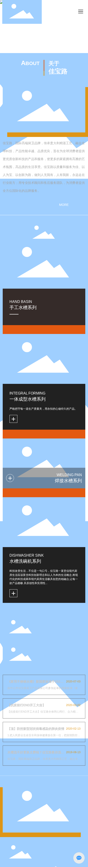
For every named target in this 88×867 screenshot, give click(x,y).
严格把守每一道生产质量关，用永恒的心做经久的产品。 (43, 408)
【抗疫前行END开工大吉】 (26, 705)
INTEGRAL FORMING (27, 393)
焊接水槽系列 (68, 480)
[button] (41, 47)
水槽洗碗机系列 (25, 561)
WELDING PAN (69, 475)
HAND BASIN (20, 302)
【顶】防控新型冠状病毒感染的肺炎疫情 (35, 729)
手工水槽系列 (23, 307)
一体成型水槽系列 (27, 399)
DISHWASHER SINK (26, 555)
